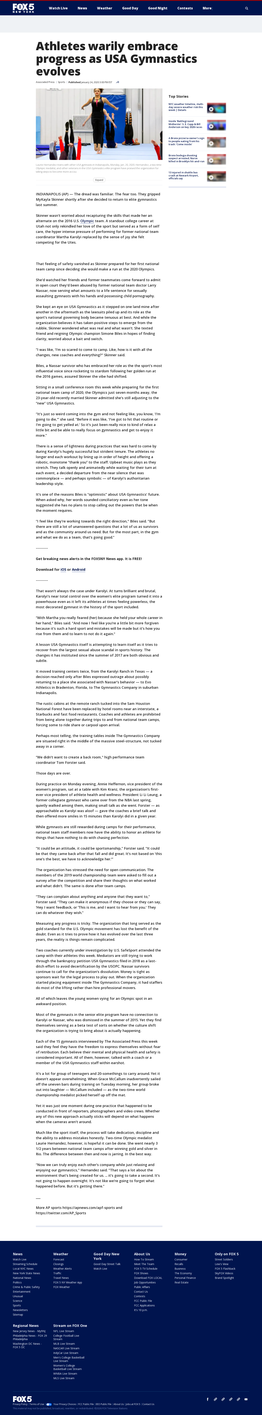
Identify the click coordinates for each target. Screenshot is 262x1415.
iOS (63, 569)
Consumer (181, 1259)
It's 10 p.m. (140, 1310)
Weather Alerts (62, 1268)
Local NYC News (23, 1268)
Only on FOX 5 (227, 1254)
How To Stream (144, 1259)
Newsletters (20, 1310)
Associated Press (45, 82)
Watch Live (19, 1259)
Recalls (179, 1264)
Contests (139, 1296)
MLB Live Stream (64, 1343)
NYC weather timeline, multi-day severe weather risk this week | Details (186, 107)
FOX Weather (61, 1287)
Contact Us (141, 1291)
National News (22, 1278)
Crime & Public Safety (26, 1287)
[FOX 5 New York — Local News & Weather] (25, 8)
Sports (61, 82)
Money (180, 1254)
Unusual (18, 1296)
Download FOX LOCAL (148, 1278)
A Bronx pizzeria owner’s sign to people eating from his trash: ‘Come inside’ (186, 141)
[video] (216, 108)
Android (78, 569)
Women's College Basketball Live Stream (67, 1367)
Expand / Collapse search (247, 8)
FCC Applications (144, 1305)
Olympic (87, 221)
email (246, 1399)
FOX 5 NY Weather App (67, 1282)
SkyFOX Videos (224, 1273)
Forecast (58, 1259)
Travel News (61, 1278)
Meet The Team (144, 1264)
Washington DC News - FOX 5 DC (27, 1345)
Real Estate (182, 1282)
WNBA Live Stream (65, 1373)
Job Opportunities (145, 1282)
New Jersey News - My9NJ (29, 1331)
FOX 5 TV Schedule (145, 1268)
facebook (208, 1399)
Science (17, 1301)
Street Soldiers (224, 1259)
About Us (142, 1254)
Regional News (26, 1325)
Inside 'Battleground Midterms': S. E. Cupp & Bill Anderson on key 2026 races (185, 124)
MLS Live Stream (63, 1378)
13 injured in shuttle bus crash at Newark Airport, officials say (184, 175)
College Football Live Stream (66, 1337)
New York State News (26, 1273)
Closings (58, 1264)
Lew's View (221, 1264)
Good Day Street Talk (107, 1264)
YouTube (231, 1399)
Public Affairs (142, 1287)
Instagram (215, 1399)
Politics (17, 1282)
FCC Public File (143, 1301)
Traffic (57, 1273)
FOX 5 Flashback (225, 1268)
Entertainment (21, 1291)
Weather (60, 1254)
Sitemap (18, 1314)
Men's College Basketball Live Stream (68, 1359)
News (17, 1254)
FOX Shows (141, 1273)
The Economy (183, 1273)
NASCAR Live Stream (66, 1348)
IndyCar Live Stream (65, 1353)
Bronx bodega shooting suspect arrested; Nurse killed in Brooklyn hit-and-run (186, 158)
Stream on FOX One (70, 1325)
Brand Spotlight (224, 1278)
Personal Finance (185, 1278)
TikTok (223, 1399)
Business (180, 1268)
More (207, 8)
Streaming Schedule (25, 1264)
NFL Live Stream (63, 1331)
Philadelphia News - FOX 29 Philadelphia (30, 1337)
